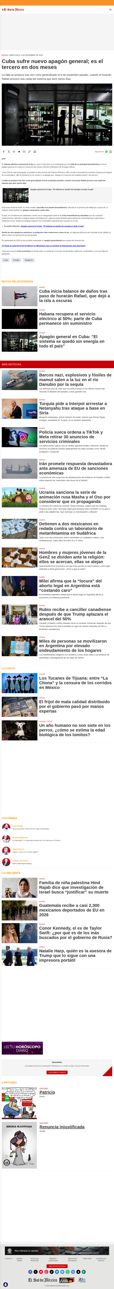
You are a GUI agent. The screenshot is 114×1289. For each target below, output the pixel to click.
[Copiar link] (29, 151)
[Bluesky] (62, 1272)
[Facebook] (3, 151)
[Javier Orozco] (6, 850)
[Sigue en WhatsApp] (106, 152)
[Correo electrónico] (24, 151)
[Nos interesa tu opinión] (57, 1251)
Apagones (29, 260)
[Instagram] (46, 1272)
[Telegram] (18, 151)
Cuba (6, 260)
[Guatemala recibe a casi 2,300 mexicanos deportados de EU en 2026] (19, 910)
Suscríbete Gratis (57, 1072)
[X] (9, 151)
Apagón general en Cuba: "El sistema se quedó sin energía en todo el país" (52, 226)
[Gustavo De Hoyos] (6, 862)
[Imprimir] (35, 151)
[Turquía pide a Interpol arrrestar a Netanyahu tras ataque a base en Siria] (19, 411)
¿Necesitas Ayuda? (57, 1266)
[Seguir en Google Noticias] (110, 152)
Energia (16, 260)
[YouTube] (41, 1272)
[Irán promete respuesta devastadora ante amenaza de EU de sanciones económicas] (19, 472)
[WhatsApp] (14, 151)
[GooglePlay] (84, 1272)
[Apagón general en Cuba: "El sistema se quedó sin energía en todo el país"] (19, 342)
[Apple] (78, 1272)
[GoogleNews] (73, 1272)
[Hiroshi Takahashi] (6, 838)
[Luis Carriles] (6, 827)
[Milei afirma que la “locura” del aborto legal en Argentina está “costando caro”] (19, 589)
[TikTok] (52, 1272)
